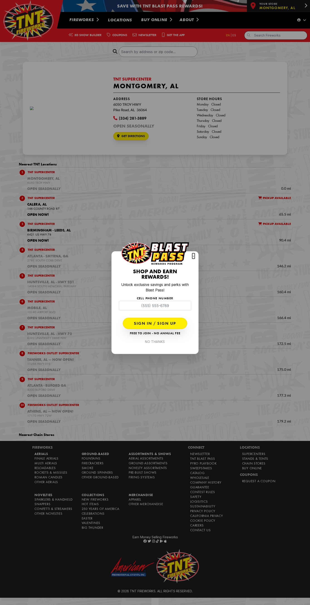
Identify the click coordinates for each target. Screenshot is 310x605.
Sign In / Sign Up (155, 324)
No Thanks (155, 342)
